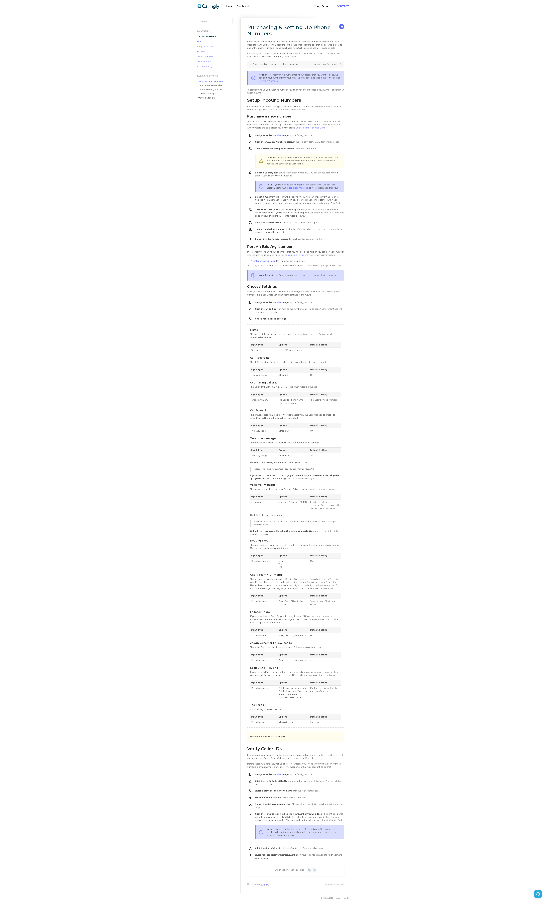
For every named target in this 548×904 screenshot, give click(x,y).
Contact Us (265, 884)
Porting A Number (268, 81)
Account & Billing (205, 56)
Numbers (278, 135)
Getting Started (205, 36)
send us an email (296, 255)
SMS (199, 41)
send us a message (298, 188)
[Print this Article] (341, 27)
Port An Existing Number (211, 89)
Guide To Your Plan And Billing (311, 127)
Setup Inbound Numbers (210, 81)
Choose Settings (207, 93)
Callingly (326, 898)
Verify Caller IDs (206, 98)
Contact (343, 6)
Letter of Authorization (264, 261)
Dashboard (242, 6)
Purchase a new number (211, 85)
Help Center (322, 6)
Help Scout (347, 898)
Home (228, 6)
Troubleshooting (204, 66)
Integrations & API (205, 46)
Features (201, 51)
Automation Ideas (205, 61)
